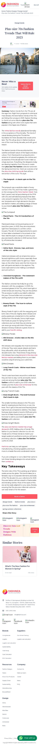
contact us (9, 461)
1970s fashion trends (13, 131)
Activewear (5, 722)
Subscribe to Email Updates (25, 86)
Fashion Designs (12, 11)
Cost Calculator (7, 654)
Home (4, 11)
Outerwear (5, 718)
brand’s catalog (16, 330)
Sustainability (6, 647)
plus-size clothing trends (14, 171)
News (18, 680)
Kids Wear (5, 710)
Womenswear (6, 706)
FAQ (18, 684)
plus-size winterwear (23, 385)
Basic (4, 725)
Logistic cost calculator (9, 643)
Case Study (5, 650)
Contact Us (20, 669)
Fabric (4, 673)
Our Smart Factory (23, 635)
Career (19, 676)
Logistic (4, 639)
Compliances (6, 635)
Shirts (4, 703)
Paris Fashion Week (25, 192)
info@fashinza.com (20, 614)
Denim (4, 714)
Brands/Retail (6, 692)
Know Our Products (8, 676)
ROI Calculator (6, 658)
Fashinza (5, 446)
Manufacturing (7, 688)
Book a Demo (19, 496)
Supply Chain (6, 680)
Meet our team (21, 673)
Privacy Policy (8, 738)
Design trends (22, 11)
